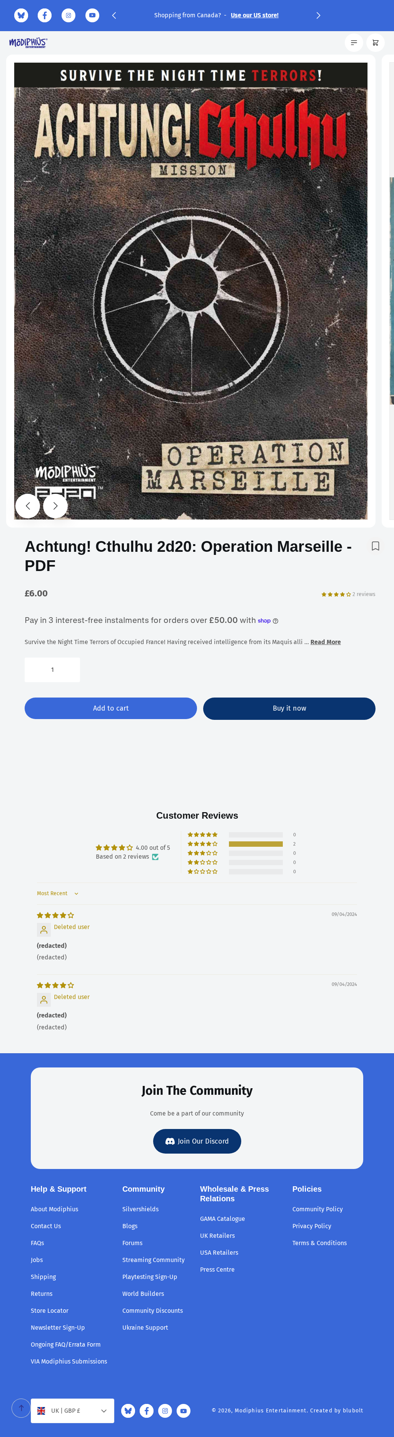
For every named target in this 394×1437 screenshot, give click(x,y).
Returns (41, 1293)
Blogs (129, 1226)
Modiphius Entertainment (271, 1410)
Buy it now (289, 708)
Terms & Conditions (319, 1243)
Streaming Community (153, 1260)
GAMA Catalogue (222, 1218)
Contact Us (46, 1226)
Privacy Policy (311, 1226)
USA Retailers (219, 1252)
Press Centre (217, 1269)
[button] (113, 15)
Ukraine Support (145, 1327)
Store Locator (49, 1310)
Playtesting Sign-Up (149, 1276)
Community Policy (317, 1209)
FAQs (37, 1243)
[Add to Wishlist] (375, 546)
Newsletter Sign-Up (58, 1327)
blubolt (353, 1410)
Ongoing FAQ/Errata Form (66, 1344)
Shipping (43, 1276)
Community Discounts (152, 1310)
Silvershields (140, 1209)
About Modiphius (54, 1209)
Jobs (37, 1260)
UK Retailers (217, 1235)
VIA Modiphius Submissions (69, 1361)
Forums (132, 1243)
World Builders (143, 1293)
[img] (55, 915)
